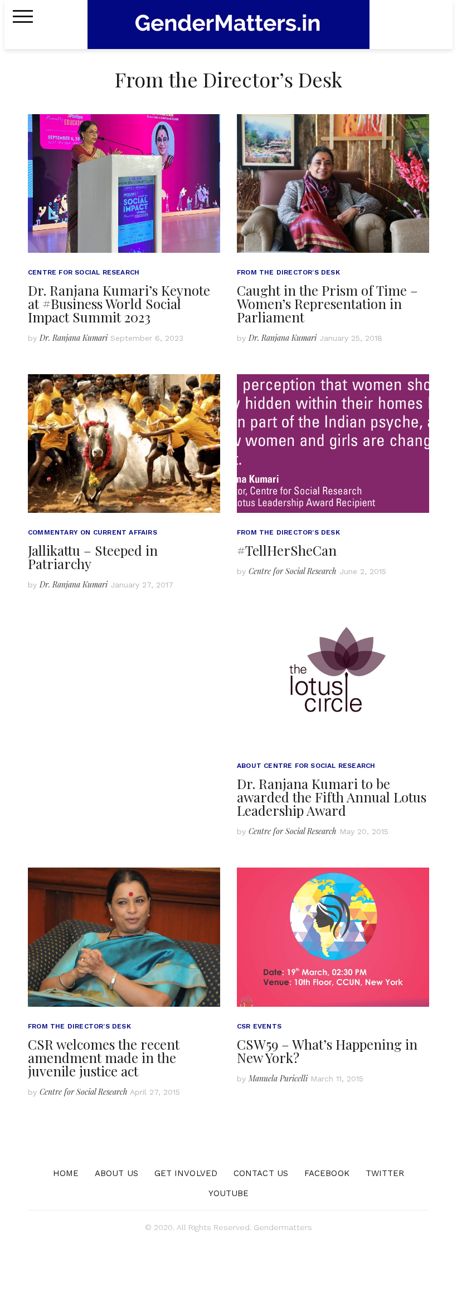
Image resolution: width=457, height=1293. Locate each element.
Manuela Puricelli (278, 1078)
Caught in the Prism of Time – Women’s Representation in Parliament (327, 303)
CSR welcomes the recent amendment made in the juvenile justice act (103, 1057)
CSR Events (259, 1026)
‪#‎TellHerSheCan (287, 550)
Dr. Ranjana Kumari (74, 337)
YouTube (228, 1193)
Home (66, 1173)
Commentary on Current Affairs (92, 532)
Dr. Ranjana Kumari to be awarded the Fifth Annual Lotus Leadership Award (331, 797)
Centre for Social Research (83, 272)
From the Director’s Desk (288, 272)
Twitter (385, 1173)
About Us (116, 1173)
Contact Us (261, 1173)
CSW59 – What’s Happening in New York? (327, 1050)
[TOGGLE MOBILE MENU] (23, 17)
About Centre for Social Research (306, 766)
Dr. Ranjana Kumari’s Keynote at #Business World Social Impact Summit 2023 (119, 303)
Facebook (326, 1173)
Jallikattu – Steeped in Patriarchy (93, 556)
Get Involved (185, 1173)
